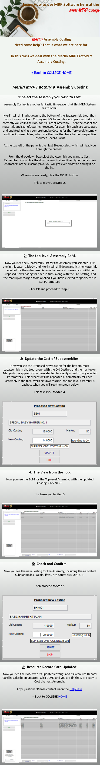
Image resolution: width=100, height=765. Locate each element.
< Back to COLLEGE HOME (51, 73)
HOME (62, 696)
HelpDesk (76, 689)
